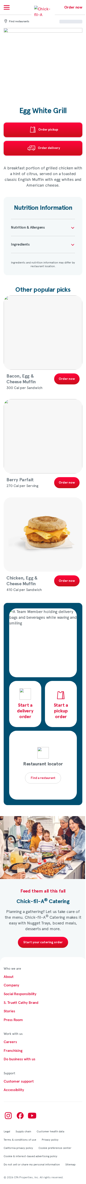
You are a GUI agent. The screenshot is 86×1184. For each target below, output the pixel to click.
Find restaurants (19, 21)
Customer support (19, 1081)
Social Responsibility (20, 994)
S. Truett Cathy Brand (21, 1003)
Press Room (13, 1020)
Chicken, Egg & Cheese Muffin (21, 581)
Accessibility (14, 1090)
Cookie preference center (55, 1148)
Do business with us (19, 1059)
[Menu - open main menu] (6, 7)
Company (11, 985)
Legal (7, 1131)
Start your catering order (43, 942)
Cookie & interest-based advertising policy (30, 1156)
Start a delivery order (25, 711)
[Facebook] (20, 1115)
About (9, 977)
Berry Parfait (20, 480)
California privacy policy (18, 1148)
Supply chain (23, 1131)
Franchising (13, 1050)
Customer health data (50, 1131)
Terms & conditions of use (20, 1139)
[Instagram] (8, 1115)
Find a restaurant (43, 778)
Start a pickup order (61, 711)
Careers (10, 1042)
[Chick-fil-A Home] (43, 15)
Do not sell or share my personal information (32, 1164)
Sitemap (70, 1164)
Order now (73, 7)
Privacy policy (50, 1139)
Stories (9, 1011)
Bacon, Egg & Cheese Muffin (21, 379)
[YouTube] (32, 1115)
